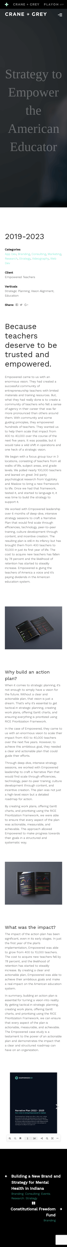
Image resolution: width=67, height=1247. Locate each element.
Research (11, 258)
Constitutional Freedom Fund (33, 1212)
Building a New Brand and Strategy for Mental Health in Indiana (36, 1182)
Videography (40, 258)
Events (45, 1193)
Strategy (25, 258)
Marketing (54, 254)
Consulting (39, 254)
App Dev (10, 254)
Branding (24, 254)
